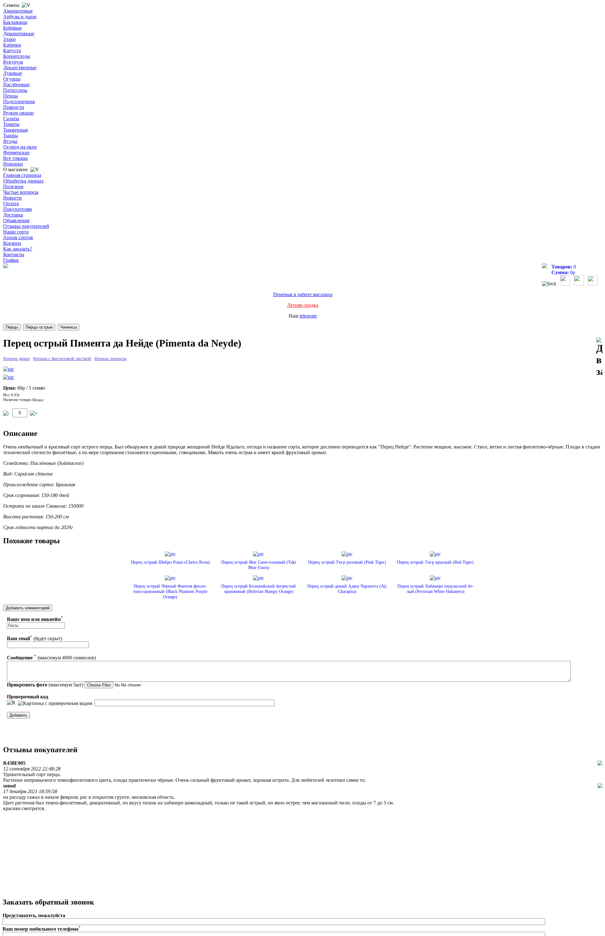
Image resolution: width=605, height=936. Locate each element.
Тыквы (10, 135)
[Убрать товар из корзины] (6, 413)
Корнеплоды (16, 56)
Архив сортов (18, 237)
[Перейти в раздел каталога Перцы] (11, 327)
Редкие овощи (18, 113)
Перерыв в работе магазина (302, 294)
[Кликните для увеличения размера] (8, 369)
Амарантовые (18, 11)
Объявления (16, 220)
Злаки (9, 39)
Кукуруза (13, 62)
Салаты (11, 118)
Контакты (13, 254)
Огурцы (11, 79)
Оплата (11, 203)
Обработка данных (23, 180)
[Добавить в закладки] (599, 357)
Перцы (10, 96)
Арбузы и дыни (20, 16)
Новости (12, 197)
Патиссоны (15, 90)
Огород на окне (20, 146)
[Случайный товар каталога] (592, 283)
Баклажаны (15, 22)
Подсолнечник (19, 101)
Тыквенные (15, 130)
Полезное (13, 186)
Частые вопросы (20, 192)
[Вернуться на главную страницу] (5, 266)
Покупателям (17, 209)
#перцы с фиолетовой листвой (62, 358)
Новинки (13, 163)
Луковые (12, 73)
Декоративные (18, 33)
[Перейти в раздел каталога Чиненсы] (68, 327)
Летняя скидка (302, 305)
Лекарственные (20, 67)
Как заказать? (17, 248)
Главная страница (22, 175)
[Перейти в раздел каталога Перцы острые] (39, 327)
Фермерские (16, 152)
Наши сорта (16, 231)
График (11, 260)
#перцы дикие (16, 358)
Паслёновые (16, 84)
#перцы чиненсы (110, 358)
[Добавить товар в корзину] (33, 413)
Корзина (12, 243)
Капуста (12, 50)
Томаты (11, 124)
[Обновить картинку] (11, 703)
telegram (308, 316)
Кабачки (12, 45)
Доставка (13, 214)
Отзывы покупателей (26, 226)
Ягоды (10, 141)
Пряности (13, 107)
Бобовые (12, 28)
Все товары (15, 158)
